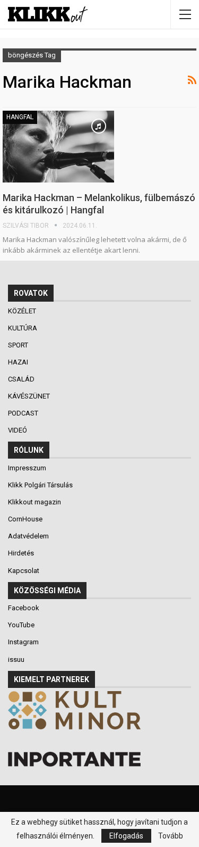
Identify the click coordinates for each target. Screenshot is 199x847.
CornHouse (25, 519)
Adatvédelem (28, 536)
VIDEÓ (18, 430)
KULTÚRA (23, 328)
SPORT (19, 345)
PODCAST (24, 413)
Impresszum (27, 468)
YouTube (21, 625)
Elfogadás (126, 836)
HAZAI (19, 362)
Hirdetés (21, 553)
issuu (16, 659)
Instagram (23, 642)
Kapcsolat (23, 571)
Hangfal (19, 117)
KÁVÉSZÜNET (29, 396)
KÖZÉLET (23, 311)
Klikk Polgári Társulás (40, 485)
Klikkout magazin (34, 502)
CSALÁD (22, 379)
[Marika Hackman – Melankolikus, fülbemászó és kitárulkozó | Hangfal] (58, 146)
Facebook (23, 608)
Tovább (170, 836)
